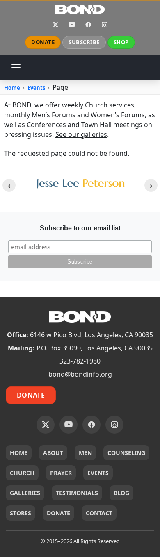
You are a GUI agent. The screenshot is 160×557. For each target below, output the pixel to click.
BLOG (121, 493)
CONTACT (99, 513)
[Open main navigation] (16, 67)
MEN (85, 453)
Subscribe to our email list (80, 228)
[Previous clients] (9, 185)
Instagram (104, 24)
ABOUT (53, 453)
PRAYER (61, 473)
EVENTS (98, 473)
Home (12, 87)
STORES (20, 513)
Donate (31, 395)
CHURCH (22, 473)
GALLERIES (25, 493)
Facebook (88, 24)
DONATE (43, 42)
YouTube (71, 24)
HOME (18, 453)
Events (36, 87)
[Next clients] (151, 185)
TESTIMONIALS (77, 493)
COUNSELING (126, 453)
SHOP (121, 42)
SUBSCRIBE (84, 42)
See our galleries (81, 134)
